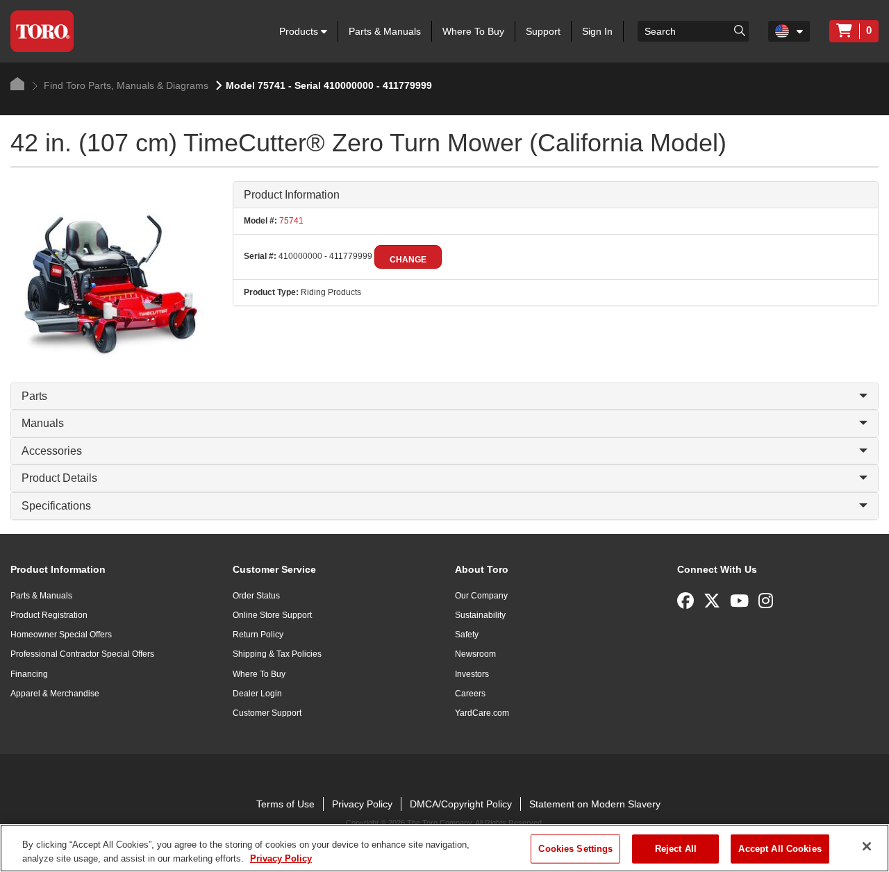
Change (408, 260)
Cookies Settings (575, 849)
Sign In (597, 31)
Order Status (256, 596)
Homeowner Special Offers (61, 634)
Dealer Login (257, 693)
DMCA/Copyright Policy (461, 804)
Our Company (481, 596)
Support (543, 31)
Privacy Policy (362, 804)
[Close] (866, 846)
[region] (444, 848)
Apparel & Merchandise (54, 693)
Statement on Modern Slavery (594, 804)
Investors (472, 674)
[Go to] (739, 30)
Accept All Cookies (779, 849)
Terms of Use (285, 804)
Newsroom (475, 654)
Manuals (43, 423)
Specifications (56, 506)
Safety (467, 634)
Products (300, 31)
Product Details (59, 478)
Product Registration (49, 615)
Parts (34, 396)
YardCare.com (482, 713)
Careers (470, 693)
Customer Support (267, 713)
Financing (29, 674)
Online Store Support (272, 615)
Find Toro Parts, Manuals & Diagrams (124, 85)
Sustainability (480, 615)
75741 (290, 221)
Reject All (676, 849)
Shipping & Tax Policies (277, 654)
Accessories (52, 451)
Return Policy (258, 634)
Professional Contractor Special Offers (82, 654)
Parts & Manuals (385, 31)
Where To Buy (473, 31)
